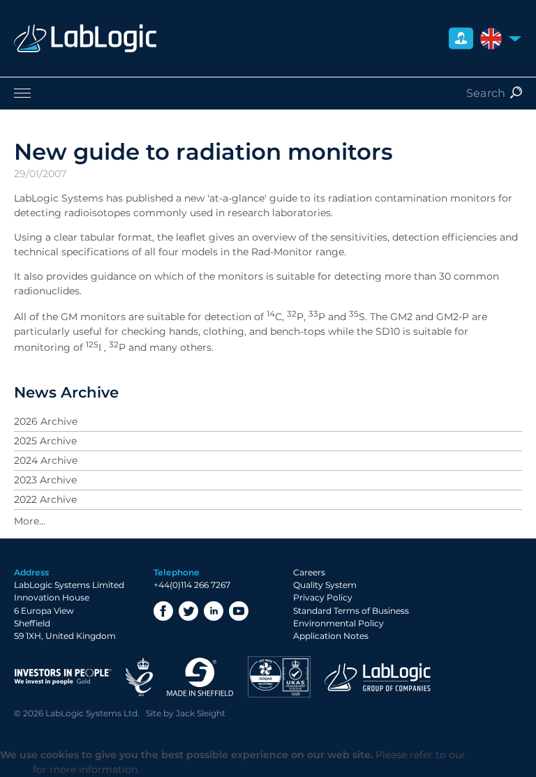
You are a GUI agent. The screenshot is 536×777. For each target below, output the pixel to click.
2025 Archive (45, 441)
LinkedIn (213, 611)
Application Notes (330, 636)
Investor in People (63, 677)
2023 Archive (45, 480)
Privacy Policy (322, 597)
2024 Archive (45, 460)
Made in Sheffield (200, 677)
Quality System (325, 585)
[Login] (461, 39)
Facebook (163, 611)
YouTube (238, 611)
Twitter (188, 611)
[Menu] (268, 92)
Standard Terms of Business (351, 610)
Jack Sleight (200, 713)
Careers (309, 572)
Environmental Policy (338, 623)
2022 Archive (45, 499)
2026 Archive (45, 421)
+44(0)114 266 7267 (192, 585)
